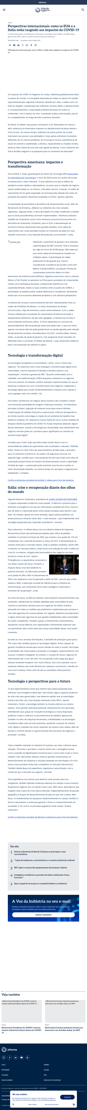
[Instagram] (4, 1057)
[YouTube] (21, 1057)
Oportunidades (7, 1080)
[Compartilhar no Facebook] (31, 45)
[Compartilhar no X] (23, 45)
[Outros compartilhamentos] (35, 45)
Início (4, 1065)
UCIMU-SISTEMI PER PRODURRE (63, 499)
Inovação (5, 1075)
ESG (45, 1075)
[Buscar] (82, 9)
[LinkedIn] (15, 1057)
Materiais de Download (52, 1080)
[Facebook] (10, 1057)
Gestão (46, 1070)
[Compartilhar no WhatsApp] (27, 45)
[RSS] (27, 1057)
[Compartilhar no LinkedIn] (18, 45)
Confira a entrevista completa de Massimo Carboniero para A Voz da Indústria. (43, 817)
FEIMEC (46, 1065)
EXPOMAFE (5, 1070)
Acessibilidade (7, 1096)
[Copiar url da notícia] (10, 45)
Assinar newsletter (43, 915)
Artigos (10, 22)
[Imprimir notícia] (14, 45)
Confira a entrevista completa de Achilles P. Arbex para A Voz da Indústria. (41, 480)
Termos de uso (7, 1100)
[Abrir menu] (4, 9)
